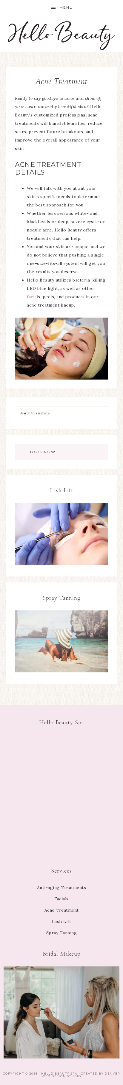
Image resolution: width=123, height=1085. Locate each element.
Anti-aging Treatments (61, 887)
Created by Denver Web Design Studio (81, 1075)
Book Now (42, 452)
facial (32, 296)
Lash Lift (61, 921)
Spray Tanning (61, 932)
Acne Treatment (61, 910)
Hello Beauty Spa (59, 1073)
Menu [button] (66, 7)
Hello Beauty (61, 33)
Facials (61, 898)
